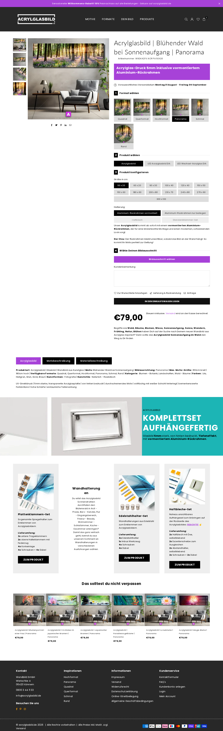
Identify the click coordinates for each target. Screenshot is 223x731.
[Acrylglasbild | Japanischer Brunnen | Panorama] (95, 610)
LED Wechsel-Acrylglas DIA (192, 163)
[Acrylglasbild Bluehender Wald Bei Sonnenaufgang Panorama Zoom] (19, 88)
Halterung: (119, 207)
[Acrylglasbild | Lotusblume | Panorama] (160, 610)
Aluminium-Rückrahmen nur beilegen (185, 213)
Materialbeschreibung (94, 360)
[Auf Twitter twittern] (56, 125)
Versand (170, 313)
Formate (108, 19)
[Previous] (32, 79)
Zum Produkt (33, 559)
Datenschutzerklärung (125, 691)
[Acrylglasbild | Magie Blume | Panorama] (193, 610)
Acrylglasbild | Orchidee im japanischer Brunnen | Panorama (61, 633)
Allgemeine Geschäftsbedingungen (132, 701)
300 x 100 (161, 199)
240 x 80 (185, 192)
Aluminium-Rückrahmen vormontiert (137, 213)
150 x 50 (201, 185)
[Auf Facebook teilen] (52, 125)
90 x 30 (153, 185)
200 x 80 (153, 192)
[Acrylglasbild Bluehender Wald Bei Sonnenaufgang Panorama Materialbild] (19, 74)
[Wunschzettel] (198, 19)
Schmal (200, 119)
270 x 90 (201, 192)
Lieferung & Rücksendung (167, 293)
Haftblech (137, 219)
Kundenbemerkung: (125, 266)
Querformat (142, 119)
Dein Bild (127, 19)
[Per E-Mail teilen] (70, 125)
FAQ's (162, 682)
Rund (124, 146)
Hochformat (161, 119)
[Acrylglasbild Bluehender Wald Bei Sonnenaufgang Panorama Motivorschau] (19, 59)
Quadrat (122, 119)
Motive (90, 19)
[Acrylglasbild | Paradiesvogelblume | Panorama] (128, 610)
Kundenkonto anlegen (172, 686)
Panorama (181, 119)
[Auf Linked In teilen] (65, 125)
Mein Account (167, 696)
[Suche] (186, 19)
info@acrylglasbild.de (28, 695)
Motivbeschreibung (58, 360)
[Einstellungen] (192, 19)
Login (162, 691)
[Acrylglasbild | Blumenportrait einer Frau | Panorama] (29, 610)
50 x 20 (121, 185)
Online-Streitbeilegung (125, 696)
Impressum (118, 677)
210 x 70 (169, 192)
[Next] (104, 79)
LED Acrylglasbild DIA (159, 163)
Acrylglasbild (128, 163)
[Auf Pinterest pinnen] (61, 125)
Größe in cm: (121, 179)
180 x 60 (137, 192)
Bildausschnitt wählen (162, 259)
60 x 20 (137, 185)
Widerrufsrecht (120, 686)
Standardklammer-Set (185, 219)
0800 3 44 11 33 (25, 690)
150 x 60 (121, 192)
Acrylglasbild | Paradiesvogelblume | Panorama (124, 633)
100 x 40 (169, 185)
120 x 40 (185, 185)
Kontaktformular (169, 677)
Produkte (147, 19)
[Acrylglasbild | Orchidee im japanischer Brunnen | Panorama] (62, 610)
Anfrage (191, 293)
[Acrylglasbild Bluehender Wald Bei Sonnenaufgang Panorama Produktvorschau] (19, 44)
